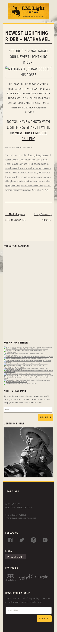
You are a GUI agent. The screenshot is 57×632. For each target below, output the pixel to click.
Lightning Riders (39, 155)
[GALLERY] (28, 476)
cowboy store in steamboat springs (27, 159)
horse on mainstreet (28, 172)
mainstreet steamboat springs (24, 177)
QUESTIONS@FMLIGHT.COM (18, 507)
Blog (30, 155)
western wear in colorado (32, 185)
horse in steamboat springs (30, 168)
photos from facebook (19, 181)
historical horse (39, 164)
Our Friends (17, 556)
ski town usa (35, 181)
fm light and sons (24, 164)
